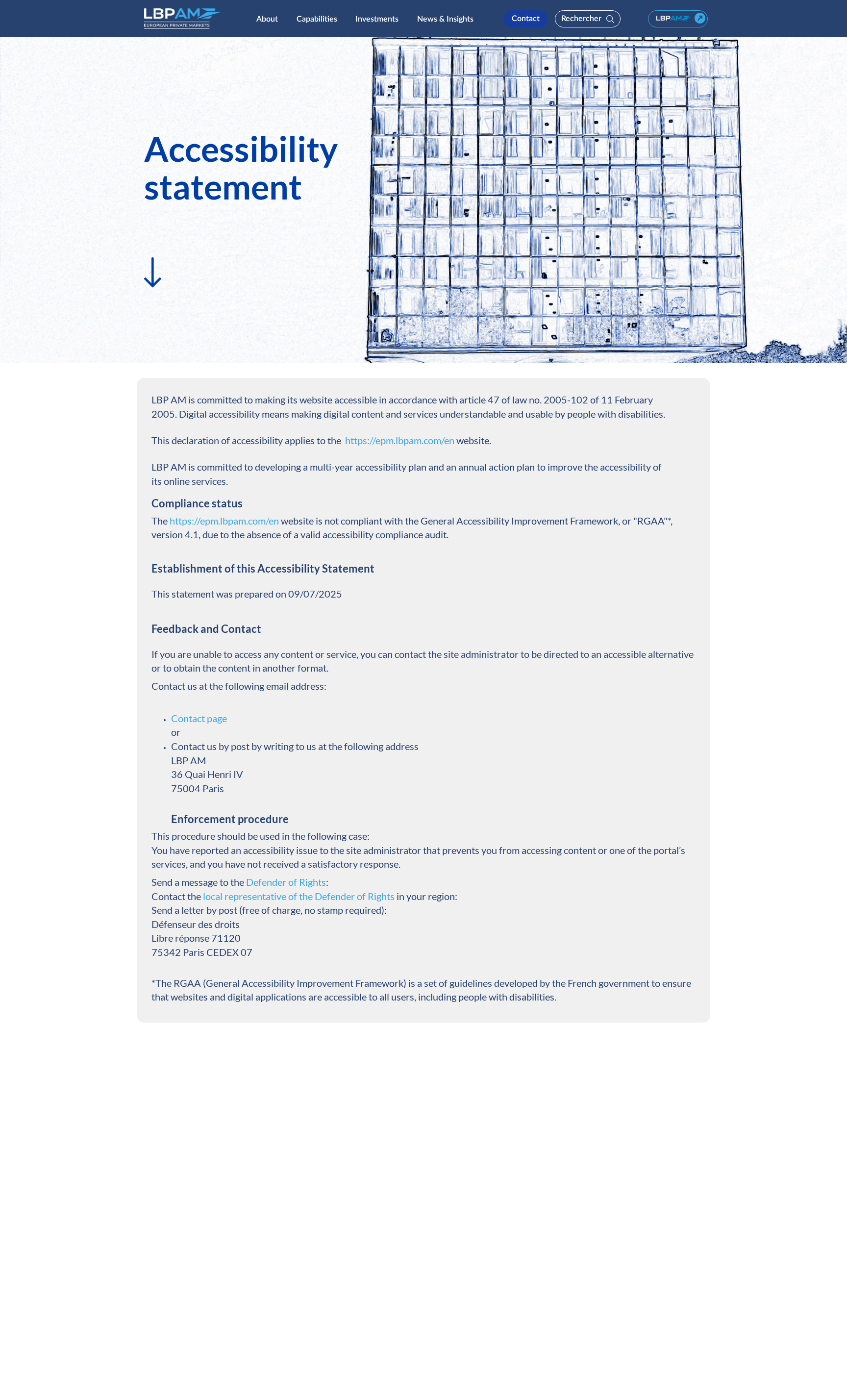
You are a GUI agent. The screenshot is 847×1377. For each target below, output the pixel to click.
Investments (377, 18)
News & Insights (445, 18)
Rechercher (581, 18)
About (267, 18)
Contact (526, 18)
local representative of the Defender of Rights (299, 896)
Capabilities (317, 18)
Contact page (200, 718)
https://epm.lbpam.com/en (399, 440)
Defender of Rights (286, 882)
